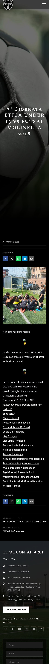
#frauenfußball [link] (26, 472)
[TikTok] (41, 629)
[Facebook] (12, 629)
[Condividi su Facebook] (5, 258)
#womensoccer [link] (30, 463)
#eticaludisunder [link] (24, 445)
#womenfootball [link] (11, 468)
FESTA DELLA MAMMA (13, 531)
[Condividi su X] (11, 258)
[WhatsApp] (5, 629)
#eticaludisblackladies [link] (15, 449)
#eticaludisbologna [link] (13, 454)
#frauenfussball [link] (11, 477)
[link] (11, 418)
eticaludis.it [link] (9, 413)
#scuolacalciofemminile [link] (16, 459)
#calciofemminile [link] (12, 463)
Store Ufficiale (18, 609)
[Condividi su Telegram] (24, 258)
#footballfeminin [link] (11, 486)
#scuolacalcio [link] (36, 459)
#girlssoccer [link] (28, 468)
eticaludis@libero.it (20, 571)
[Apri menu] (44, 4)
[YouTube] (19, 629)
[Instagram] (26, 629)
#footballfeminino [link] (32, 481)
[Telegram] (33, 629)
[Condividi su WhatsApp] (18, 258)
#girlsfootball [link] (10, 472)
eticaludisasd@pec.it (21, 577)
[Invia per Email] (31, 258)
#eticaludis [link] (9, 445)
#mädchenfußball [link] (30, 477)
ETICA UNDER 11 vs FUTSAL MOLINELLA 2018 (24, 521)
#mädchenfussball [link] (13, 481)
